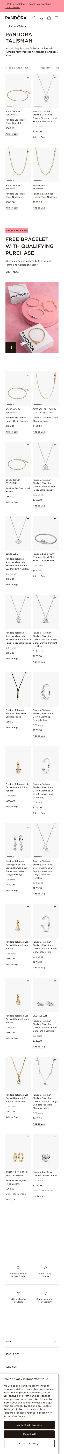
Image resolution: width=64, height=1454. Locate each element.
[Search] (34, 18)
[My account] (41, 18)
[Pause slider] (10, 347)
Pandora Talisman (18, 26)
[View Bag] (49, 18)
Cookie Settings (29, 1443)
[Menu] (56, 18)
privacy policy (16, 1416)
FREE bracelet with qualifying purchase (28, 4)
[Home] (16, 18)
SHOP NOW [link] (12, 272)
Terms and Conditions (18, 264)
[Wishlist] (28, 77)
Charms (45, 68)
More (8, 55)
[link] (32, 317)
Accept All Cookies (29, 1425)
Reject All (29, 1434)
